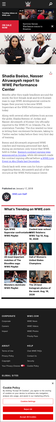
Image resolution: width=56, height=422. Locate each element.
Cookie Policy (33, 366)
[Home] (28, 4)
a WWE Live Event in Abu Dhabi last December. (28, 160)
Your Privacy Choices (8, 366)
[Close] (53, 383)
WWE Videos (32, 326)
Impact (5, 331)
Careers (5, 326)
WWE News (32, 321)
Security (30, 361)
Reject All (28, 409)
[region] (28, 401)
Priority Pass (32, 336)
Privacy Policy (8, 356)
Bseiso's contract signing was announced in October (26, 153)
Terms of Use (7, 351)
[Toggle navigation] (4, 4)
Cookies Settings (28, 401)
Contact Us (32, 356)
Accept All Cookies (28, 417)
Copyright (6, 361)
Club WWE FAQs (33, 351)
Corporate (6, 321)
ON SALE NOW (7, 26)
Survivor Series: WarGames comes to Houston (32, 26)
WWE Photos (32, 331)
